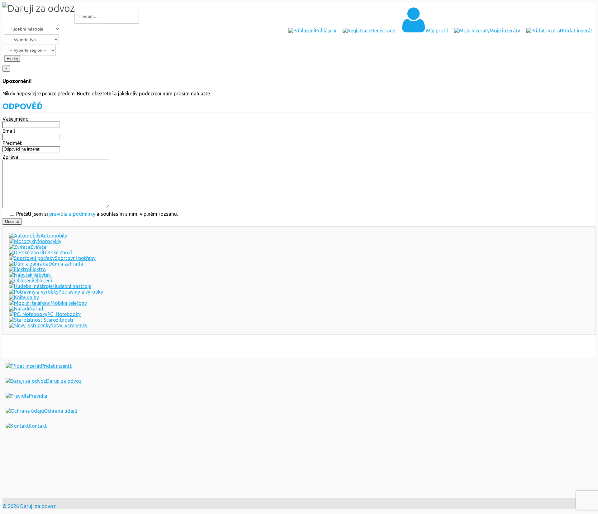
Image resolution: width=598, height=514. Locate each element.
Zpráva (10, 157)
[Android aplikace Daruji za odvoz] (25, 450)
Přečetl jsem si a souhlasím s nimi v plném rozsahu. (96, 214)
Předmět (12, 143)
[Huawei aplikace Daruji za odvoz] (25, 490)
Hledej (12, 58)
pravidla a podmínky (73, 214)
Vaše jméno (15, 119)
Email (8, 131)
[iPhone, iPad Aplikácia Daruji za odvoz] (23, 470)
